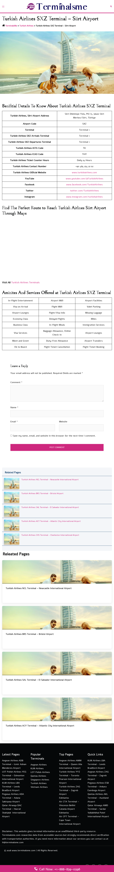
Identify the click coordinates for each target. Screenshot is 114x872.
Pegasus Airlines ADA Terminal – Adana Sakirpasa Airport (13, 798)
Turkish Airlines (26, 25)
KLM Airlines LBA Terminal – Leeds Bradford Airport (11, 786)
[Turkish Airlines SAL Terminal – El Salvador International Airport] (11, 511)
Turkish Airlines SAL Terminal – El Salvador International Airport (50, 507)
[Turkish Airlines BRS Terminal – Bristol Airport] (11, 497)
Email (14, 421)
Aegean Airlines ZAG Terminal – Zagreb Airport (98, 775)
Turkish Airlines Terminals (25, 282)
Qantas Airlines (38, 775)
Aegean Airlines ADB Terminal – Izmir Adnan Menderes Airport (14, 764)
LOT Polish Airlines (40, 772)
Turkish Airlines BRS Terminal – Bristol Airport (42, 493)
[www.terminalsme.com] (57, 6)
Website (63, 421)
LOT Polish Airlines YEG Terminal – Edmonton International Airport (14, 775)
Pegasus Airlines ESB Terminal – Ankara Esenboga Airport (98, 786)
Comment (16, 382)
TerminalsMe (11, 25)
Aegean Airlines (39, 764)
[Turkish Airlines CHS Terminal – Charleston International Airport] (11, 539)
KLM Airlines (37, 768)
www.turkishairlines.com (84, 172)
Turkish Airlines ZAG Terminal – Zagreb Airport (69, 790)
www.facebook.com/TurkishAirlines (84, 184)
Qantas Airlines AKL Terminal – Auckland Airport (98, 798)
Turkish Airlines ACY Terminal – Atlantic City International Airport (51, 521)
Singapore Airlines (40, 779)
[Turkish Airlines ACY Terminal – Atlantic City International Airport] (11, 525)
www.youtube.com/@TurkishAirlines (84, 178)
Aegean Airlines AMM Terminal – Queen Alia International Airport (70, 764)
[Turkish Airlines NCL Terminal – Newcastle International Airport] (11, 483)
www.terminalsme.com (23, 850)
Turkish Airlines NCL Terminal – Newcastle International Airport (50, 479)
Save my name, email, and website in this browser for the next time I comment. (54, 435)
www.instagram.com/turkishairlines (84, 196)
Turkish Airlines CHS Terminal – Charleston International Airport (50, 535)
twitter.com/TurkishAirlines (84, 190)
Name (14, 407)
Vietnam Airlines (39, 787)
